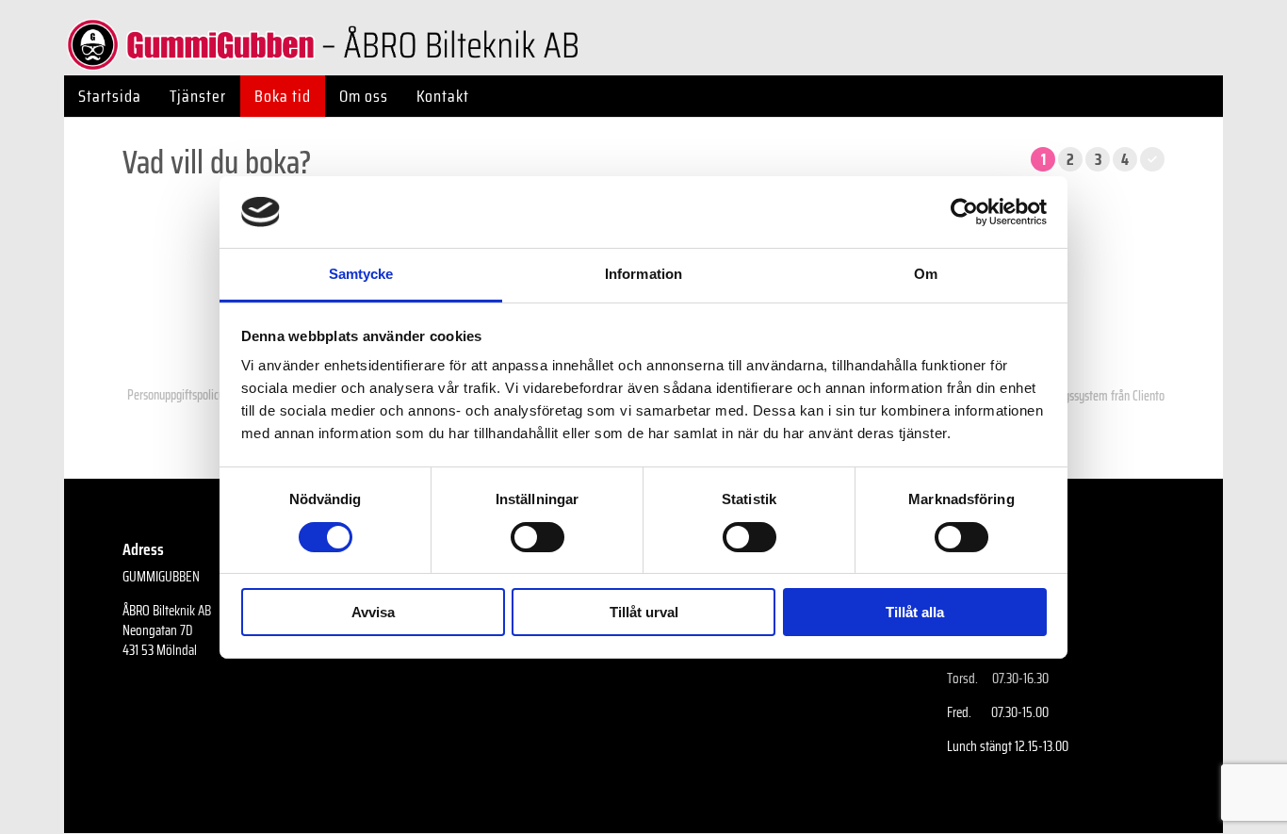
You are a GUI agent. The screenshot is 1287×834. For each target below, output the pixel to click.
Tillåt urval (644, 612)
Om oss (363, 96)
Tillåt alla (915, 612)
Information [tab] (643, 274)
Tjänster (198, 96)
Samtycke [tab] (361, 274)
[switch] (537, 537)
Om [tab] (925, 274)
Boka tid (282, 96)
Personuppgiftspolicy (175, 394)
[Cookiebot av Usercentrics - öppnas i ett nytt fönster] (964, 212)
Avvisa (373, 612)
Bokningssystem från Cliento (1098, 395)
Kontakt (442, 96)
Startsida (109, 96)
